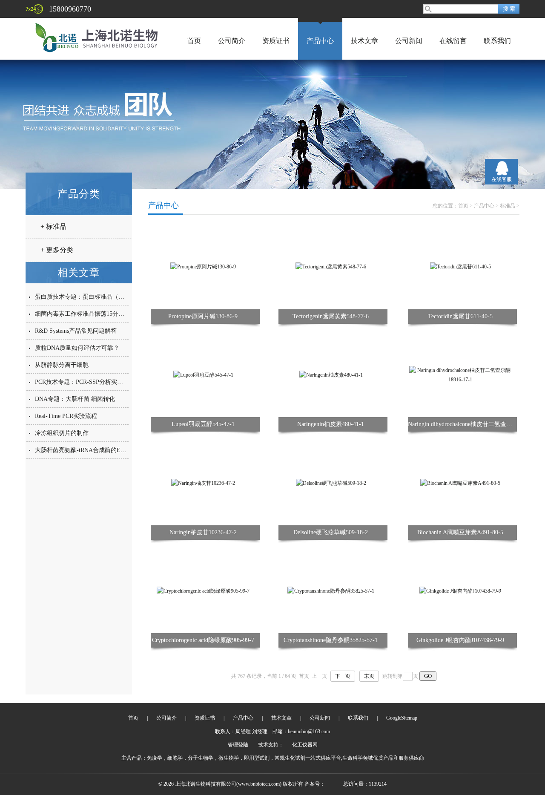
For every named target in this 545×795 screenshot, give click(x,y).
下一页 (342, 676)
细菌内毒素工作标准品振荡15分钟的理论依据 (94, 314)
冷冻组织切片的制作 (62, 433)
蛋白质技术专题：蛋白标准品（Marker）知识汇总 (100, 297)
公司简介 (231, 40)
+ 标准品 (53, 226)
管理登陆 (238, 745)
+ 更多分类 (56, 249)
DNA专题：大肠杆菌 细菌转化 (75, 399)
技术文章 (364, 40)
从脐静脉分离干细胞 (62, 365)
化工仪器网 (305, 745)
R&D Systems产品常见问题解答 (76, 331)
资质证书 (276, 40)
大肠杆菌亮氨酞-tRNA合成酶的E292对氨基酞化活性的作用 (112, 450)
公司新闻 (408, 40)
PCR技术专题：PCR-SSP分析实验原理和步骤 (94, 382)
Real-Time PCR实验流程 (66, 416)
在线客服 (501, 179)
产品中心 (320, 40)
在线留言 (453, 40)
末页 (369, 676)
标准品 (507, 206)
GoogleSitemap (401, 718)
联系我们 (497, 40)
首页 (194, 40)
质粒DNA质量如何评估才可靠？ (77, 348)
